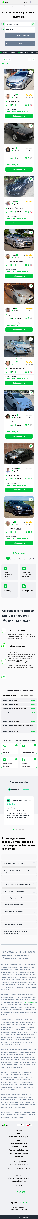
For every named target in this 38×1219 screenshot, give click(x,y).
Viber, (19, 1164)
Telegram (24, 1164)
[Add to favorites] (31, 72)
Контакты (19, 1156)
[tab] (19, 857)
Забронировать (19, 116)
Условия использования (18, 1207)
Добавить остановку (22, 35)
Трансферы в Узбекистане (19, 1150)
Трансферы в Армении (19, 1147)
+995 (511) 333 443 (19, 1162)
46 (31, 558)
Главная (3, 6)
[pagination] (4, 558)
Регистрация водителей (19, 1143)
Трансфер (10, 6)
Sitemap (25, 1217)
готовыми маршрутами (30, 1002)
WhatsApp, (14, 1164)
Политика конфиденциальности (18, 1209)
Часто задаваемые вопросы (19, 1137)
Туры (19, 1133)
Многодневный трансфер (19, 1153)
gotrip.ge (19, 1185)
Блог (19, 1140)
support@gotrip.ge (19, 1181)
